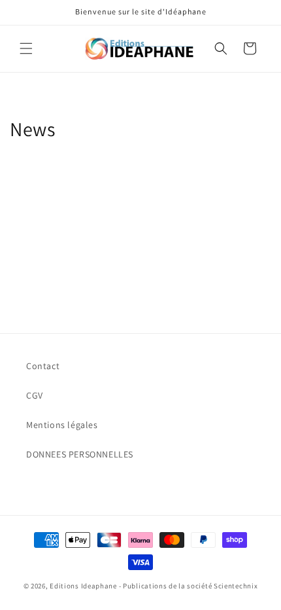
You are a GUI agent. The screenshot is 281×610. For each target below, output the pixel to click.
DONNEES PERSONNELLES (79, 454)
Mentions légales (62, 425)
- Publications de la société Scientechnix (188, 585)
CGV (34, 395)
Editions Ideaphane (83, 585)
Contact (42, 366)
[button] (26, 48)
